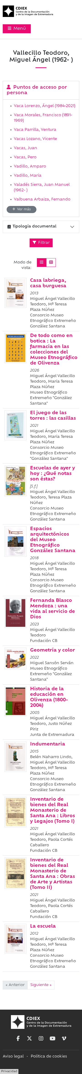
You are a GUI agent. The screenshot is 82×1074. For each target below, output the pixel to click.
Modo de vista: (22, 265)
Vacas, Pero (25, 157)
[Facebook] (18, 1038)
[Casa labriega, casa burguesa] (15, 293)
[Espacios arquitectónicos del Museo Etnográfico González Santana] (15, 541)
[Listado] (41, 262)
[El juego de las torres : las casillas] (15, 425)
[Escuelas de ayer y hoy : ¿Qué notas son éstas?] (15, 481)
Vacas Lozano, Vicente (35, 139)
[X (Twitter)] (29, 1038)
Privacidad (9, 1071)
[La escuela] (15, 938)
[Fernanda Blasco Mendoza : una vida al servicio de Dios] (15, 613)
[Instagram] (41, 1038)
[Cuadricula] (51, 262)
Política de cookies (49, 1056)
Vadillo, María (27, 176)
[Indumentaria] (15, 757)
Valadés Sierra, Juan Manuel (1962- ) (42, 187)
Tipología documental (34, 226)
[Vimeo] (64, 1038)
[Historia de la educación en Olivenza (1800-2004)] (15, 701)
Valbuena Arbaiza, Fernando (42, 199)
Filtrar (43, 243)
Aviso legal (13, 1056)
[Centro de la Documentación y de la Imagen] (28, 11)
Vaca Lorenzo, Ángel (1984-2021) (44, 106)
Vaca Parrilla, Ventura (35, 130)
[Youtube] (53, 1038)
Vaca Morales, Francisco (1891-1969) (43, 118)
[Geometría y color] (15, 658)
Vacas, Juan (25, 148)
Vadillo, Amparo (30, 166)
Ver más (23, 209)
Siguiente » (40, 985)
